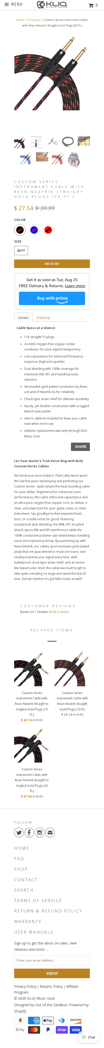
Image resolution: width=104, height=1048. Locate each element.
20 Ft (21, 250)
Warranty (28, 921)
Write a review (59, 612)
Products (34, 20)
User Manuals (34, 932)
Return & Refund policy (48, 911)
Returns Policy (51, 986)
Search (24, 890)
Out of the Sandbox (51, 1004)
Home (21, 848)
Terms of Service (38, 900)
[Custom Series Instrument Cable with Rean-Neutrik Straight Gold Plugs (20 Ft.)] (52, 73)
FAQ (19, 858)
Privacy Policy (25, 986)
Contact (26, 879)
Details (23, 317)
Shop (21, 869)
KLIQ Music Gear (41, 998)
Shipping (43, 317)
